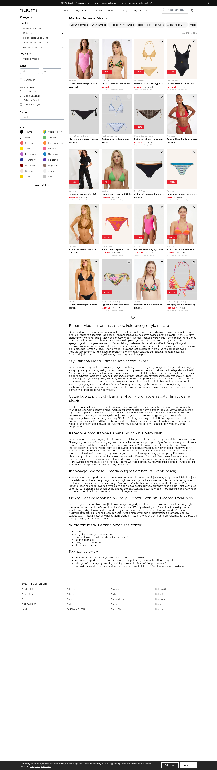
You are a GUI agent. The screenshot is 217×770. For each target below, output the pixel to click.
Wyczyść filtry (42, 185)
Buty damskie (99, 25)
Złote (27, 176)
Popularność (30, 91)
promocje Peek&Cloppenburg (99, 421)
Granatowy (30, 160)
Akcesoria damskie (177, 25)
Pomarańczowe (56, 143)
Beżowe (29, 171)
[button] (106, 3)
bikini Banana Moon (123, 442)
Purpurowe (31, 154)
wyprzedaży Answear (81, 418)
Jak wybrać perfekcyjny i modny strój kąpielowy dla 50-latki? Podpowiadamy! (120, 563)
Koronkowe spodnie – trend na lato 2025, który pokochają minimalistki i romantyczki (124, 560)
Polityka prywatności (40, 766)
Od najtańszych (31, 100)
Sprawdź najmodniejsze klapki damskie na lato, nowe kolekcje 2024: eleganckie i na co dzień (129, 566)
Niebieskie (53, 154)
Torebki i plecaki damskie (151, 25)
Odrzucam (170, 765)
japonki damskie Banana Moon (177, 459)
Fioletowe (53, 160)
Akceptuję (188, 765)
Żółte (27, 148)
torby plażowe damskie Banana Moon (129, 456)
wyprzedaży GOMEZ (115, 418)
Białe (27, 137)
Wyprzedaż (29, 80)
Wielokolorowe (56, 132)
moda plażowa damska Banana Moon (145, 450)
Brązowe (52, 165)
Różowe (52, 148)
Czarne (28, 132)
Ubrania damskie (79, 25)
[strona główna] (33, 10)
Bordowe (30, 165)
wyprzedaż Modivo (157, 409)
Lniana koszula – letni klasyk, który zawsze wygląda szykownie (111, 557)
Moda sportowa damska (122, 25)
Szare (51, 171)
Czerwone (30, 143)
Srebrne (52, 176)
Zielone (52, 137)
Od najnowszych (32, 96)
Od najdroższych (32, 104)
